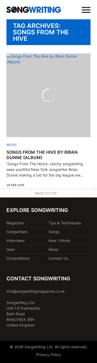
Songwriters (16, 231)
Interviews (15, 240)
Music (11, 145)
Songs (54, 231)
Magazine (15, 223)
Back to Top (46, 193)
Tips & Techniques (64, 223)
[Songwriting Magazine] (33, 9)
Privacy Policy (48, 354)
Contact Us (58, 258)
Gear (10, 249)
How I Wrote (59, 240)
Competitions (18, 258)
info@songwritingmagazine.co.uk (35, 291)
